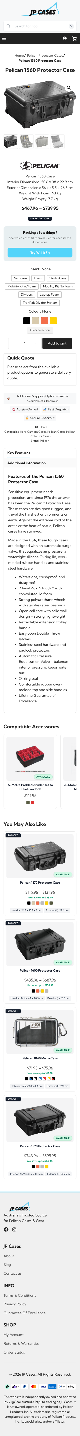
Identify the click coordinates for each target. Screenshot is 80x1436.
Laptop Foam (49, 294)
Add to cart (57, 343)
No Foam (20, 278)
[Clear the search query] (71, 26)
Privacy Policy (15, 1304)
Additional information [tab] (26, 463)
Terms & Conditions (20, 1295)
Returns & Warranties (21, 1343)
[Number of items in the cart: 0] (74, 38)
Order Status (14, 1352)
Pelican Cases (56, 431)
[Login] (65, 38)
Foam (38, 278)
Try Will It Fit (40, 253)
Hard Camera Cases (33, 431)
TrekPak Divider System (40, 303)
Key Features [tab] (18, 453)
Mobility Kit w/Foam (22, 286)
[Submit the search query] (9, 26)
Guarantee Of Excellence (25, 1313)
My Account (14, 1334)
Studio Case (57, 278)
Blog (7, 1264)
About (9, 1256)
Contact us (13, 1273)
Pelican (44, 440)
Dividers (27, 294)
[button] (69, 88)
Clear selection (40, 330)
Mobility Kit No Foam (58, 286)
